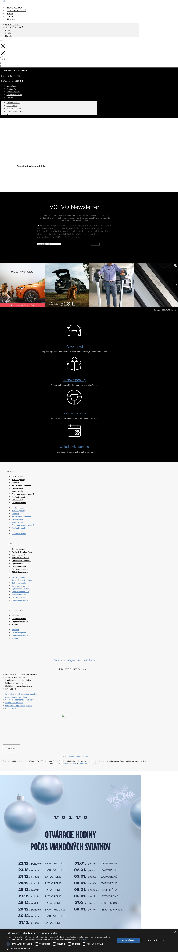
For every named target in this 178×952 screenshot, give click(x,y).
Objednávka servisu (14, 94)
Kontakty (15, 624)
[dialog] (89, 940)
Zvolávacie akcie (19, 566)
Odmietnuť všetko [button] (155, 940)
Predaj (10, 13)
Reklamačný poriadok (14, 683)
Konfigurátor (12, 105)
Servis (10, 16)
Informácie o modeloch (21, 485)
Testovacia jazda (14, 108)
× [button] (175, 932)
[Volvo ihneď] (74, 335)
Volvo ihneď (74, 346)
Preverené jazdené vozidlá (23, 494)
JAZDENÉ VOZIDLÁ (16, 10)
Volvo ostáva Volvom (20, 558)
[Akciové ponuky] (74, 368)
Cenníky (15, 482)
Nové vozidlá (17, 491)
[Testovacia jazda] (74, 402)
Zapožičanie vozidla (20, 569)
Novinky (11, 19)
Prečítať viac (81, 940)
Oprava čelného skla (20, 563)
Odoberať (95, 244)
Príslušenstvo (17, 500)
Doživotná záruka (19, 555)
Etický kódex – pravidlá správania (18, 686)
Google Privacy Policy (67, 763)
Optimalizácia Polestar (21, 560)
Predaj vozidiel (18, 477)
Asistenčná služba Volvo (22, 552)
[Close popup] (2, 773)
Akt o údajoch (10, 689)
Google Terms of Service (88, 763)
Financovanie (17, 488)
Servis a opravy (18, 549)
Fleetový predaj (18, 497)
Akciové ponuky (13, 102)
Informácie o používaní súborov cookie (21, 674)
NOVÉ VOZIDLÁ (14, 7)
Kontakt (10, 97)
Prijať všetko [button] (128, 940)
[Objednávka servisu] (74, 435)
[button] (60, 948)
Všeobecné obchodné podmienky (19, 680)
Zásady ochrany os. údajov (16, 677)
